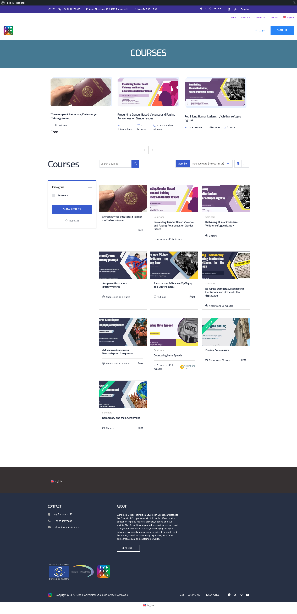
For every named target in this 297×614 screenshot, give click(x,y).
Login (234, 9)
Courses (274, 17)
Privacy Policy (211, 595)
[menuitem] (3, 2)
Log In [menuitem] (10, 2)
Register (245, 9)
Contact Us (260, 17)
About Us (245, 17)
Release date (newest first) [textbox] (208, 163)
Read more (128, 548)
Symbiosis (122, 594)
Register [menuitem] (20, 2)
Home (233, 17)
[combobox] (211, 163)
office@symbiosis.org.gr (67, 526)
